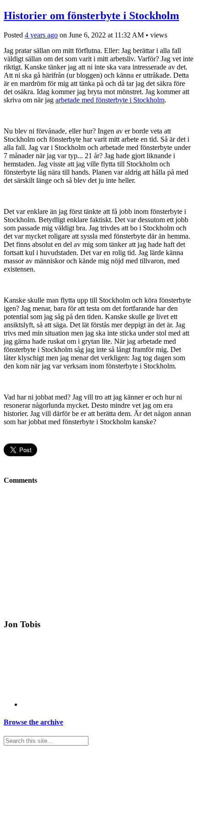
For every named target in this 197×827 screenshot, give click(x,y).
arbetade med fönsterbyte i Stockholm (109, 100)
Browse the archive (33, 722)
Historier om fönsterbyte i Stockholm (91, 15)
